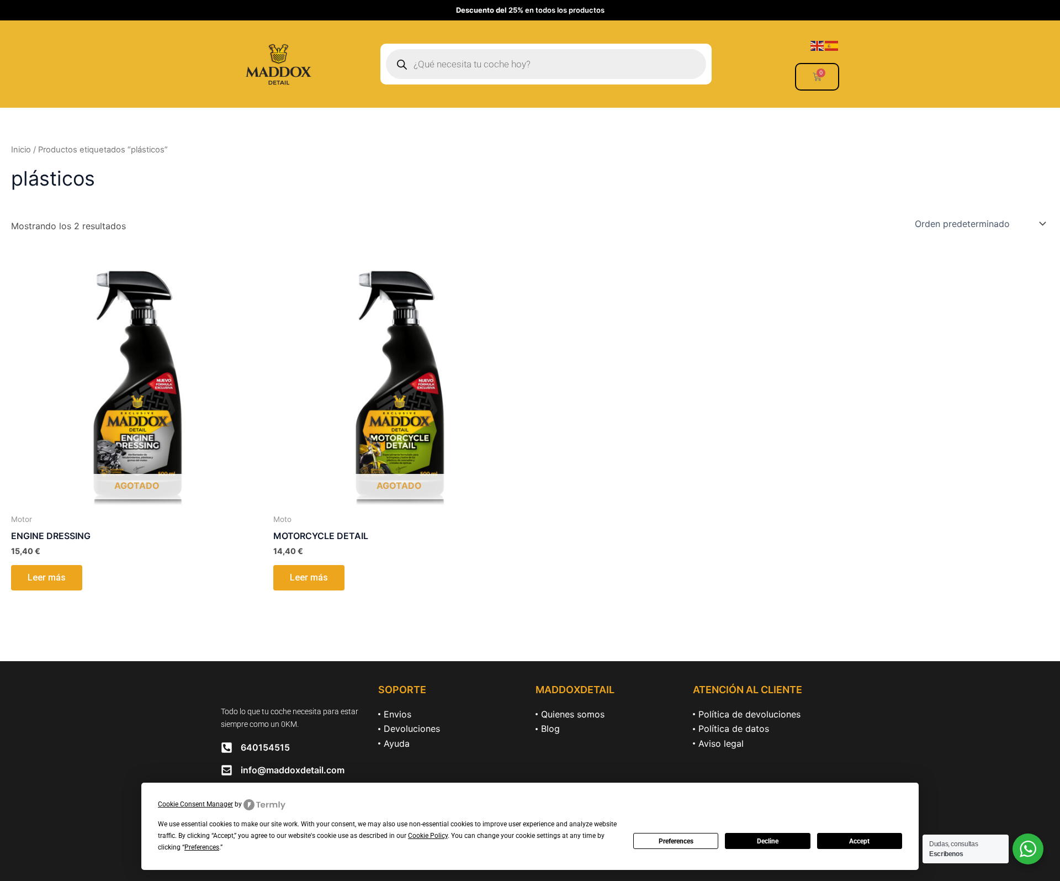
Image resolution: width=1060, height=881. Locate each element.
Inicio (21, 150)
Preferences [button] (201, 847)
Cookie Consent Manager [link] (195, 804)
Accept (859, 841)
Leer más (47, 577)
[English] (817, 44)
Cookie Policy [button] (428, 836)
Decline (767, 841)
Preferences (676, 841)
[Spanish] (832, 44)
